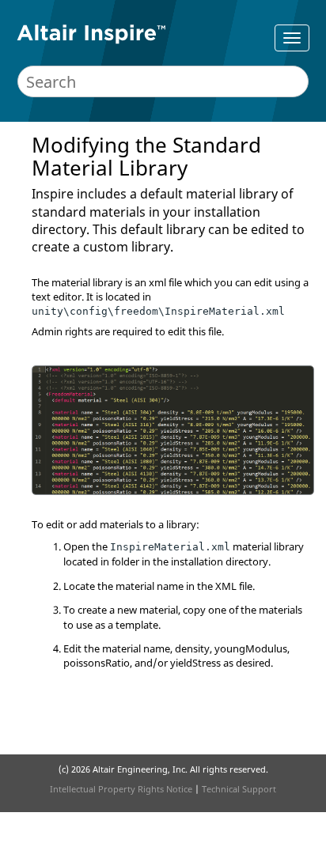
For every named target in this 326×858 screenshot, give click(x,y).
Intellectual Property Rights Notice (121, 789)
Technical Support (239, 789)
